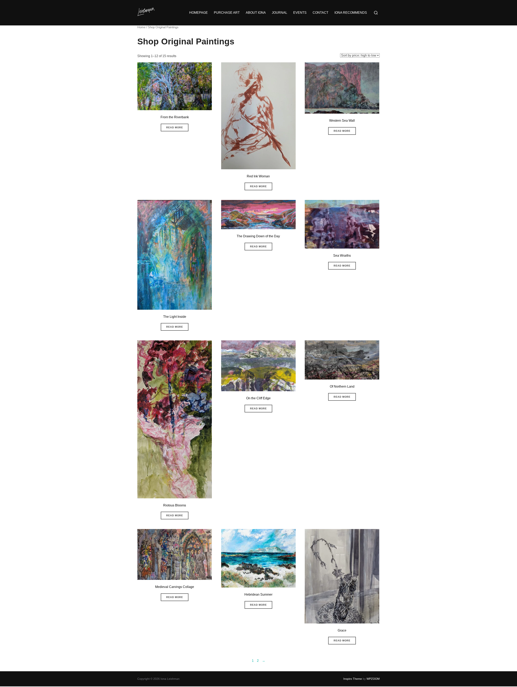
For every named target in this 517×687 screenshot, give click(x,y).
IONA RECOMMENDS (350, 12)
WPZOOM (373, 678)
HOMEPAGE (198, 12)
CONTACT (320, 12)
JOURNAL (279, 12)
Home (141, 27)
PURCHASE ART (227, 12)
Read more (174, 127)
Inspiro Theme (352, 678)
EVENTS (300, 12)
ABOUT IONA (256, 12)
